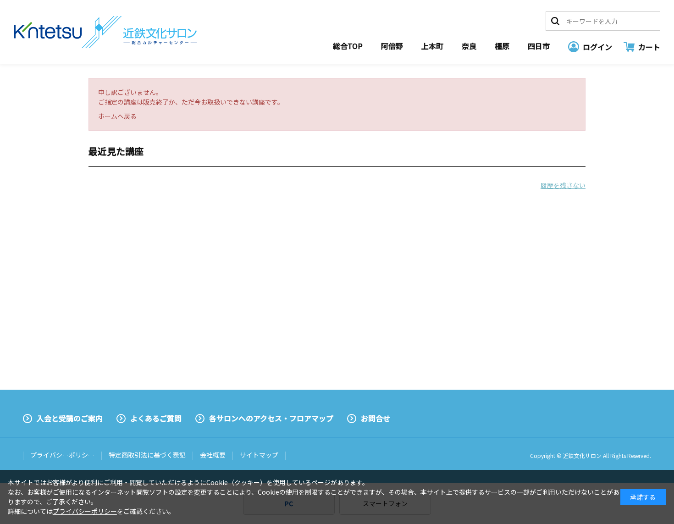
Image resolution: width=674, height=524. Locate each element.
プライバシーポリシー (62, 454)
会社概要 (213, 454)
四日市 (539, 45)
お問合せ (375, 418)
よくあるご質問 (156, 418)
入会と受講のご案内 (70, 418)
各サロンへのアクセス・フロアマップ (271, 418)
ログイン (597, 46)
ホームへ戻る (117, 116)
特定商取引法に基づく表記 (147, 454)
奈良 (469, 45)
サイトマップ (259, 454)
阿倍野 (392, 45)
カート (649, 46)
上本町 (432, 45)
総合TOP (348, 45)
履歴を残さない (563, 185)
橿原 (502, 45)
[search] (555, 21)
